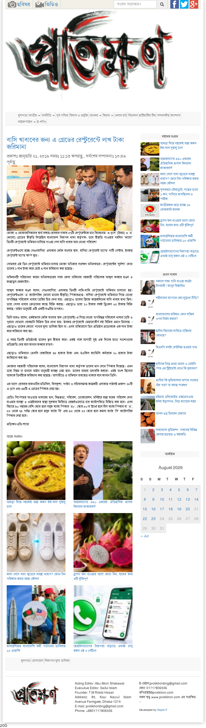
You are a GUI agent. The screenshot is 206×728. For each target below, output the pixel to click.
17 (162, 509)
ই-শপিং (41, 122)
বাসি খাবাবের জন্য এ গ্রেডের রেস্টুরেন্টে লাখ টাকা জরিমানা (65, 143)
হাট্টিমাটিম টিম (147, 115)
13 (188, 499)
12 (179, 499)
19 (179, 509)
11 (170, 499)
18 (170, 509)
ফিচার (107, 115)
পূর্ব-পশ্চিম (62, 115)
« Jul (145, 535)
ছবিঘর (23, 4)
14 (196, 499)
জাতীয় (33, 115)
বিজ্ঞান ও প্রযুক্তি (78, 115)
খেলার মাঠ (121, 115)
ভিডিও (51, 4)
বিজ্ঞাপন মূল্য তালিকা (57, 661)
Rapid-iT (162, 710)
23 (153, 518)
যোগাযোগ (37, 661)
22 (145, 518)
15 (145, 509)
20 (188, 509)
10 (162, 499)
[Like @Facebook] (174, 4)
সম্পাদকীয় (163, 115)
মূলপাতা (23, 115)
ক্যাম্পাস (175, 115)
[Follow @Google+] (194, 4)
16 (153, 509)
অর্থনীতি (47, 115)
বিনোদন (133, 115)
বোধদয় (94, 115)
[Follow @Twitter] (184, 4)
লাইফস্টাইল (25, 122)
